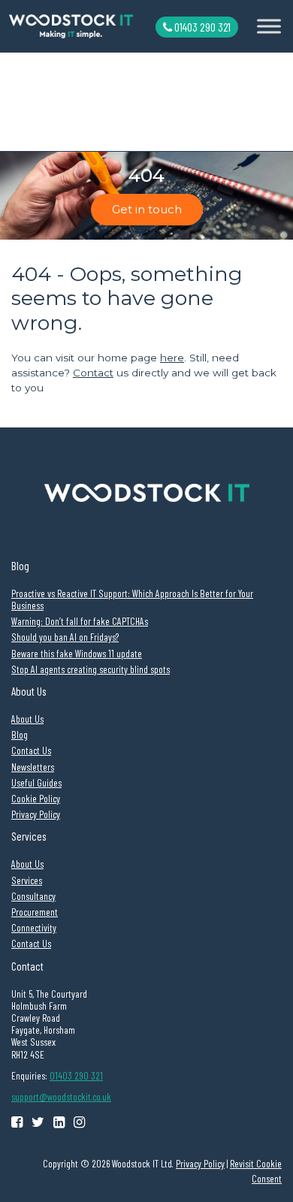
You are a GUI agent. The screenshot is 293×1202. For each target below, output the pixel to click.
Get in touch (147, 209)
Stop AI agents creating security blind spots (90, 669)
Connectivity (33, 927)
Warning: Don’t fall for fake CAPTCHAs (79, 621)
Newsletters (32, 766)
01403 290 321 (201, 27)
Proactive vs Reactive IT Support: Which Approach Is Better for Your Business (132, 599)
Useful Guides (36, 782)
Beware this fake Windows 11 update (76, 653)
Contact (93, 373)
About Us (27, 718)
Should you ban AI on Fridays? (65, 636)
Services (26, 880)
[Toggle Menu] (269, 26)
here (172, 358)
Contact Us (31, 750)
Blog (19, 734)
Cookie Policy (35, 798)
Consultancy (33, 895)
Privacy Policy (35, 814)
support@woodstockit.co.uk (61, 1096)
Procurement (34, 911)
